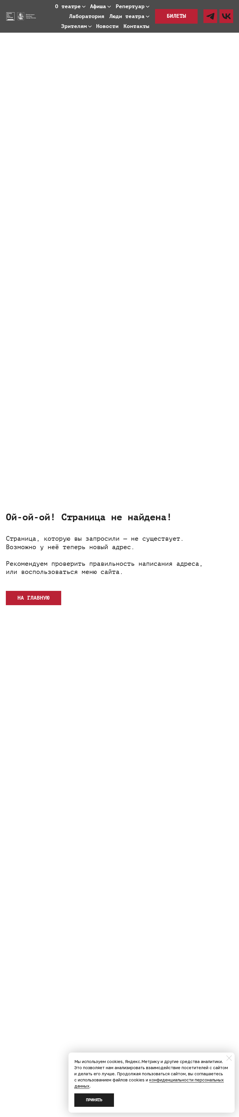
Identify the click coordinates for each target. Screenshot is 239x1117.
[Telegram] (210, 16)
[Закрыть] (229, 1058)
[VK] (226, 16)
